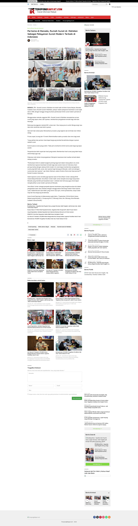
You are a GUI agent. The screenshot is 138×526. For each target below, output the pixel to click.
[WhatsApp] (106, 517)
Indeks (42, 4)
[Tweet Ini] (71, 235)
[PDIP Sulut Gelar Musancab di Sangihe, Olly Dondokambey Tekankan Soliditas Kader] (97, 332)
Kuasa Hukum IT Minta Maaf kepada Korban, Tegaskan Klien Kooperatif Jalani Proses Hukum (66, 1)
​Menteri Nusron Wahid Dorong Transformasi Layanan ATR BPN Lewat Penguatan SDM (104, 218)
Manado (53, 226)
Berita (33, 17)
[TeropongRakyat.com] (44, 10)
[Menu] (28, 4)
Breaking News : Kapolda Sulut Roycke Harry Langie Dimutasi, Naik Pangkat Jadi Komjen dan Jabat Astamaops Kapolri (54, 206)
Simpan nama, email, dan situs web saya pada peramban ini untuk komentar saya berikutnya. (53, 394)
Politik (52, 17)
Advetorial (80, 17)
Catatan (30, 20)
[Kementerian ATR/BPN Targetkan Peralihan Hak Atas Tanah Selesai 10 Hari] (73, 264)
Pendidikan (59, 17)
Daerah (46, 17)
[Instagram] (103, 517)
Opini (92, 17)
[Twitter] (97, 517)
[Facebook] (94, 517)
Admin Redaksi (34, 39)
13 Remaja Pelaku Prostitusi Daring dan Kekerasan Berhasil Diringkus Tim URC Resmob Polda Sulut (98, 241)
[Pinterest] (100, 517)
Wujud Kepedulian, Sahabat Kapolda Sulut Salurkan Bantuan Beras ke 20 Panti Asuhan (50, 212)
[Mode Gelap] (110, 4)
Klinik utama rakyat (43, 226)
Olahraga (73, 17)
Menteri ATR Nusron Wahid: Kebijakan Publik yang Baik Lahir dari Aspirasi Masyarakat (98, 247)
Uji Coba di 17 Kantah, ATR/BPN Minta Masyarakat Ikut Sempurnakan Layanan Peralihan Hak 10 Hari (54, 216)
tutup (113, 6)
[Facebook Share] (68, 235)
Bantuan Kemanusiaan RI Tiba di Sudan (98, 252)
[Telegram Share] (77, 235)
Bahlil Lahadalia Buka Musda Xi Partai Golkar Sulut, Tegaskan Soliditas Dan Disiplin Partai (96, 401)
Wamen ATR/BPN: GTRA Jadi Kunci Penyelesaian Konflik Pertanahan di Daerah (97, 235)
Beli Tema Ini (34, 4)
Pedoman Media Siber (48, 20)
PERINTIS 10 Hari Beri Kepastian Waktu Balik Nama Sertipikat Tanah (45, 214)
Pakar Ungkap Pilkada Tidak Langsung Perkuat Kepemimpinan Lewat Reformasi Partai (97, 412)
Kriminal (66, 17)
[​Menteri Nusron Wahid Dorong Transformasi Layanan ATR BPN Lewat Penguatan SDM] (104, 155)
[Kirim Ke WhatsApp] (81, 235)
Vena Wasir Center (33, 229)
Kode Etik (37, 20)
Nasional (40, 17)
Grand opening (32, 226)
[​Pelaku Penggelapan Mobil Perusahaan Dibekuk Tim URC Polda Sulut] (90, 98)
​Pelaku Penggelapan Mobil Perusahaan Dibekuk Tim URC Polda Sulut (89, 105)
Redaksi (58, 20)
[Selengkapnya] (108, 493)
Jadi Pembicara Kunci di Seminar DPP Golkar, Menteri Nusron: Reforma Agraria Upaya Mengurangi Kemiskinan (96, 424)
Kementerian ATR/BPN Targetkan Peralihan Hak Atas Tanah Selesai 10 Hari (47, 218)
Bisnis (87, 17)
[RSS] (109, 517)
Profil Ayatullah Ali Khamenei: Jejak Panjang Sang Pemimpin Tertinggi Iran (96, 418)
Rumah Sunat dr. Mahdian (64, 226)
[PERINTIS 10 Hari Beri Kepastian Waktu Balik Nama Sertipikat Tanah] (35, 264)
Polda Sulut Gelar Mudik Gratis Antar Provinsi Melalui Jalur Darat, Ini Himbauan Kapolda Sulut (99, 257)
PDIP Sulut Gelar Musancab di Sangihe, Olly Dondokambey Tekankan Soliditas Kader (95, 395)
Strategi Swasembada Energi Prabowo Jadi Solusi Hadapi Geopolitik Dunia (96, 406)
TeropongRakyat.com (68, 20)
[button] (106, 4)
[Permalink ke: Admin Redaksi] (28, 40)
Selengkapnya (97, 224)
